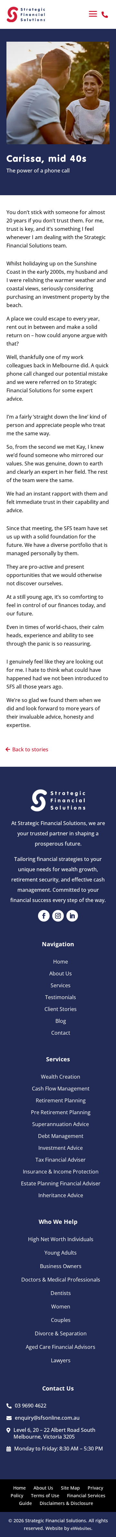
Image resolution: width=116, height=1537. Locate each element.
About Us (60, 973)
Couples (61, 1320)
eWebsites (81, 1528)
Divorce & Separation (61, 1333)
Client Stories (60, 1009)
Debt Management (60, 1136)
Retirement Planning (61, 1100)
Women (60, 1306)
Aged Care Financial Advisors (60, 1346)
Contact (60, 1032)
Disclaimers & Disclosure (66, 1503)
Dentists (61, 1293)
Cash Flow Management (61, 1088)
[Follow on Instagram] (58, 916)
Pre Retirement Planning (61, 1112)
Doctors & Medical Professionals (60, 1279)
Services (61, 985)
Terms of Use (45, 1495)
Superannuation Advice (60, 1124)
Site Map (70, 1488)
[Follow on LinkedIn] (72, 916)
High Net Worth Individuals (60, 1239)
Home (60, 961)
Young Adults (60, 1252)
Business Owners (61, 1266)
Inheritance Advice (60, 1195)
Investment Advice (60, 1147)
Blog (60, 1020)
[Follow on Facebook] (44, 916)
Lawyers (61, 1360)
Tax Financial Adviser (60, 1159)
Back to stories (30, 749)
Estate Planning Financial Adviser (61, 1183)
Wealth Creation (60, 1076)
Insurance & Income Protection (61, 1171)
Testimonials (60, 997)
